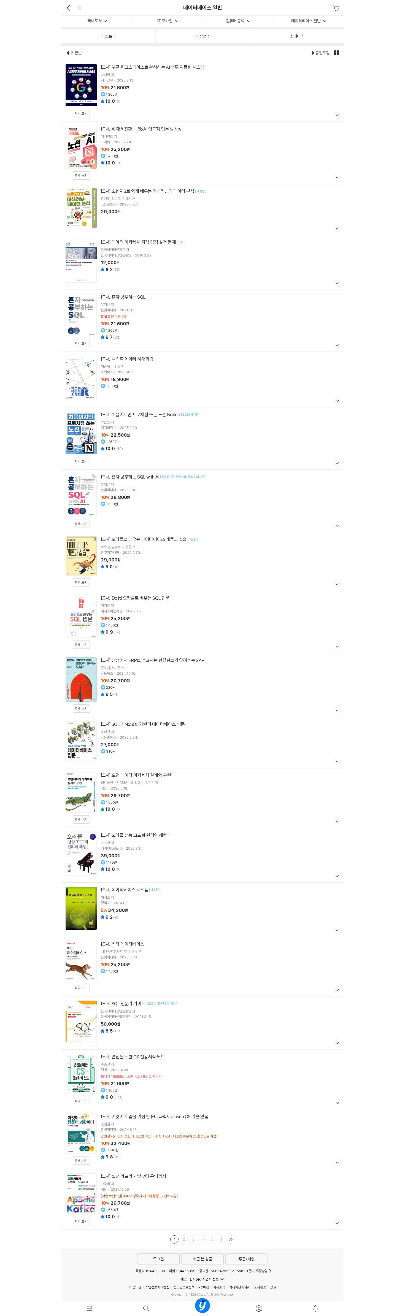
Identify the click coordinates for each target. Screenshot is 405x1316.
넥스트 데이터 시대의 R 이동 (202, 379)
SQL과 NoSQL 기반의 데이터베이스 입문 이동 (202, 742)
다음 (221, 1239)
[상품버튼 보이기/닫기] (337, 115)
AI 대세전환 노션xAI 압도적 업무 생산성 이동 (202, 153)
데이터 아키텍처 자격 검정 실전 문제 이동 (202, 262)
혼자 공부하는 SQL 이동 (202, 320)
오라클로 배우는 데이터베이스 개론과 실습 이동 (202, 561)
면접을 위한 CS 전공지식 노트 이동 (202, 1079)
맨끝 (230, 1239)
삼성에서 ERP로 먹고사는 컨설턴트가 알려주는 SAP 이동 (202, 685)
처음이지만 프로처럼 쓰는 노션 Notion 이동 (202, 438)
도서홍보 (260, 1287)
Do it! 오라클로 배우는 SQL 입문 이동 (202, 622)
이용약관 (135, 1287)
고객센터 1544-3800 (149, 1271)
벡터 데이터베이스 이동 (202, 966)
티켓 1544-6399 (182, 1271)
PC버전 (203, 1287)
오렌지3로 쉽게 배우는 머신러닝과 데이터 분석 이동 (202, 209)
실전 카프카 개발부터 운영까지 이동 (202, 1199)
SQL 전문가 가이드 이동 (202, 1023)
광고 (273, 1287)
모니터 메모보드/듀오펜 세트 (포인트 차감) (130, 1076)
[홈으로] (202, 1308)
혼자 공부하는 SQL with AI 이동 (202, 501)
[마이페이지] (259, 1308)
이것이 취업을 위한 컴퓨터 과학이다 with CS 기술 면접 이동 (202, 1139)
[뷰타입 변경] (337, 53)
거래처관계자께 (239, 1287)
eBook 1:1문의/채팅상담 (250, 1271)
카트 (337, 8)
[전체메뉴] (89, 1308)
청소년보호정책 (184, 1287)
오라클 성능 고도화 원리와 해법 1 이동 (202, 855)
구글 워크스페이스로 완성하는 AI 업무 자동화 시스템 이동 (202, 90)
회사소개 (219, 1287)
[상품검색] (146, 1308)
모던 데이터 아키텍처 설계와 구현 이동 (202, 798)
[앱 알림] (315, 1308)
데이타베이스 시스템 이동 (202, 910)
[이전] (67, 8)
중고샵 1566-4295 (213, 1271)
